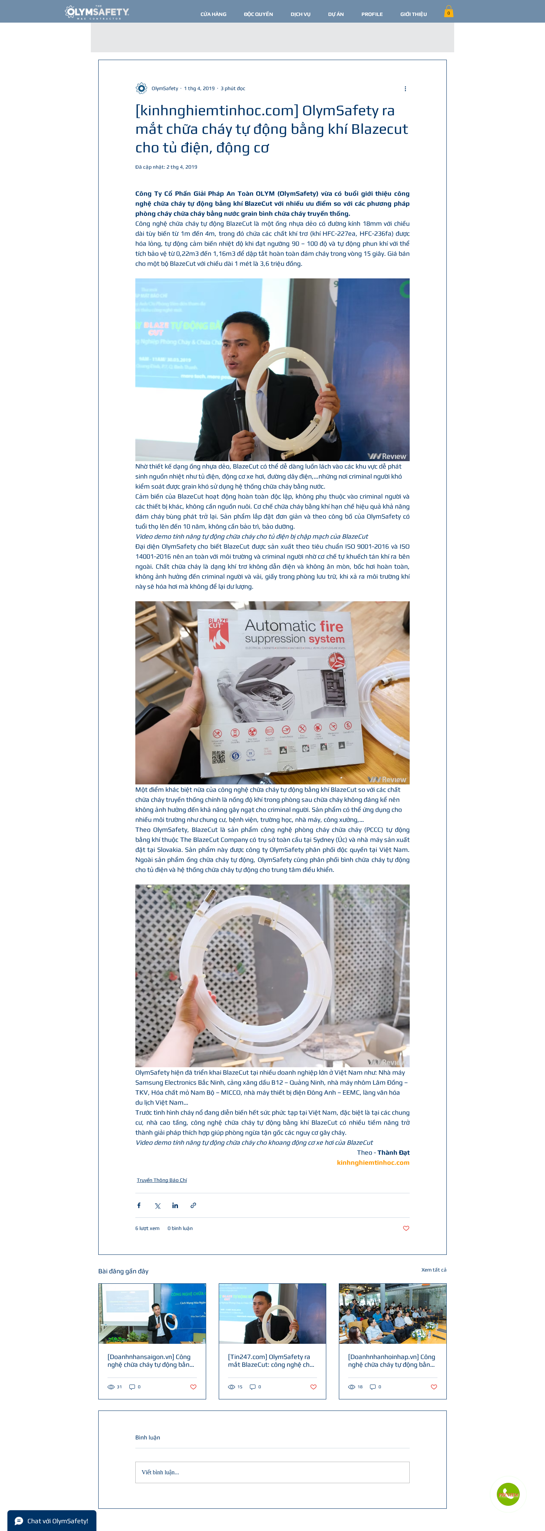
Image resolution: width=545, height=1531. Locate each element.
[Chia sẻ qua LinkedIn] (175, 1205)
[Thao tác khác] (405, 88)
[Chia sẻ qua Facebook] (138, 1205)
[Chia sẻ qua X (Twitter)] (157, 1205)
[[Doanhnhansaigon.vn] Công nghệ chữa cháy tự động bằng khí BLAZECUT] (152, 1314)
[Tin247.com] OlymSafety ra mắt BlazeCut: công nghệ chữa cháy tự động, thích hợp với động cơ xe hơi (272, 1360)
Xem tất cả (434, 1270)
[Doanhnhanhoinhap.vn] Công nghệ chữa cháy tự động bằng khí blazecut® (391, 1360)
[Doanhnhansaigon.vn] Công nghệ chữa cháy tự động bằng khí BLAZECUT (150, 1360)
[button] (449, 11)
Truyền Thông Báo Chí (162, 1180)
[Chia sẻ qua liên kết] (193, 1205)
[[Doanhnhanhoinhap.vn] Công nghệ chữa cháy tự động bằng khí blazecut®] (392, 1314)
